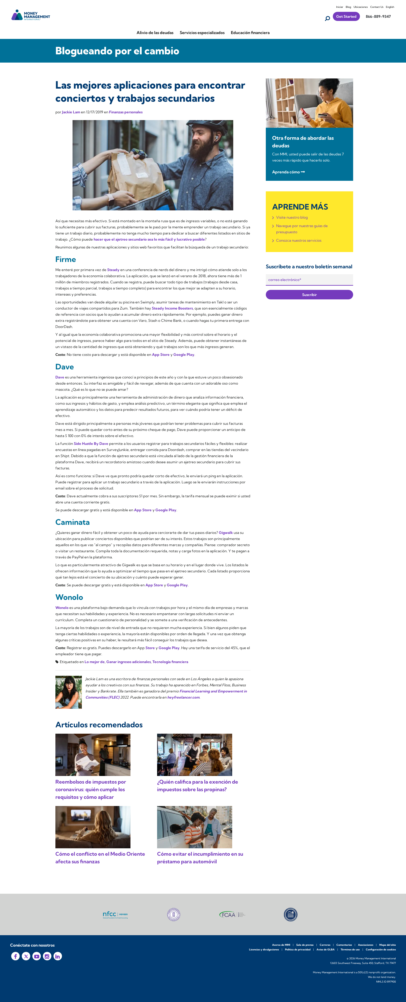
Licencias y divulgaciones (264, 949)
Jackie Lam (71, 112)
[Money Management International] (30, 14)
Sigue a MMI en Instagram (47, 956)
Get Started (346, 16)
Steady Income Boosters (172, 308)
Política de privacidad (297, 949)
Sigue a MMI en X (26, 956)
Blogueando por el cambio (117, 50)
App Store (161, 354)
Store (150, 648)
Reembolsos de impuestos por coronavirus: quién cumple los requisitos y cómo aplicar (90, 789)
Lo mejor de (95, 661)
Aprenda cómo (286, 171)
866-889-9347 (378, 16)
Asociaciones (365, 944)
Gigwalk (226, 532)
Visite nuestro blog (292, 217)
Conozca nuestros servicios (298, 240)
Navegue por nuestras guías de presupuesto (302, 228)
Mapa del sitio (387, 944)
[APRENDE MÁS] (309, 102)
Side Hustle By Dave (91, 443)
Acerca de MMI (281, 944)
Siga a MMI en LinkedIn (57, 956)
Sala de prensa (305, 944)
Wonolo (62, 607)
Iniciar (339, 6)
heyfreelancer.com (183, 697)
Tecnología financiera (170, 661)
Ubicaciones (361, 6)
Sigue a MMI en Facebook (15, 956)
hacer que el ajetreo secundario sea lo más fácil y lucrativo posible (149, 239)
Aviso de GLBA (326, 949)
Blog (348, 6)
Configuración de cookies (381, 949)
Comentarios (344, 944)
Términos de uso (350, 949)
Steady (113, 269)
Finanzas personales (126, 112)
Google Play (183, 354)
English (390, 6)
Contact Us (376, 6)
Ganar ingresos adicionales (128, 661)
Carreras (325, 944)
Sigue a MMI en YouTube (36, 956)
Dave (59, 377)
